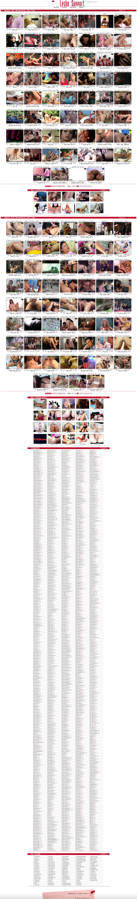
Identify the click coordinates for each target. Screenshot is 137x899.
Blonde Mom (35, 850)
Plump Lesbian (78, 739)
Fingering (52, 29)
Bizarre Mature (36, 776)
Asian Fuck (35, 618)
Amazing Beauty (36, 544)
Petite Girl (77, 733)
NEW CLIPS (54, 186)
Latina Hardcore (64, 734)
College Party (50, 627)
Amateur (30, 105)
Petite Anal (77, 728)
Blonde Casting (36, 829)
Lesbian (19, 29)
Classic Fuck (49, 595)
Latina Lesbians (64, 736)
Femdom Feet (50, 823)
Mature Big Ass (78, 510)
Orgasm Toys (78, 687)
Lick (20, 275)
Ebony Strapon (50, 779)
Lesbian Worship (78, 480)
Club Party (49, 615)
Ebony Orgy (49, 776)
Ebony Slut (49, 778)
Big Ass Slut (35, 727)
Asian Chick (35, 610)
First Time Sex (64, 452)
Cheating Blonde (50, 573)
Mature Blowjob (78, 514)
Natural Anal (77, 654)
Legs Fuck (63, 754)
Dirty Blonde (49, 709)
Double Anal (49, 727)
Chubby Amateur (50, 580)
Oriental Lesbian (78, 690)
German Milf (63, 490)
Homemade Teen (64, 589)
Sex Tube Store (83, 444)
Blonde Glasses (36, 841)
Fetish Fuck (49, 832)
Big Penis (35, 757)
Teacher (101, 68)
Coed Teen (49, 621)
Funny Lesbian (64, 479)
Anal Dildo (35, 571)
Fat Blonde (49, 803)
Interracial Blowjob (65, 648)
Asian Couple (36, 612)
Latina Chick (63, 727)
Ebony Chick (49, 764)
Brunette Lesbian (50, 519)
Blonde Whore (50, 465)
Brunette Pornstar (50, 525)
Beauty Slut (35, 703)
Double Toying (50, 736)
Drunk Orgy (49, 746)
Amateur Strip (36, 529)
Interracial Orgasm (65, 661)
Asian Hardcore (36, 619)
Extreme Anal (50, 791)
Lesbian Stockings (79, 461)
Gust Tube (54, 432)
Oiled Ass (77, 676)
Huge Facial (63, 627)
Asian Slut (35, 637)
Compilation (18, 144)
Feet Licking (49, 818)
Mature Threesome (79, 564)
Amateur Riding (36, 522)
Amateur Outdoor (36, 517)
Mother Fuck (77, 646)
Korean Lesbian (64, 709)
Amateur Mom (36, 510)
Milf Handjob (77, 583)
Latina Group (64, 733)
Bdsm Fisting (35, 688)
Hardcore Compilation (65, 573)
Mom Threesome (78, 637)
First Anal (49, 844)
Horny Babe (63, 592)
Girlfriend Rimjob (64, 499)
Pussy (54, 49)
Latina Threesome (64, 749)
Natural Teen (77, 660)
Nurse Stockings (78, 664)
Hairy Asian (63, 541)
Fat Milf (48, 811)
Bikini (72, 106)
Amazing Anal (36, 541)
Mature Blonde (78, 513)
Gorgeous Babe (64, 516)
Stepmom (125, 49)
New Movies (64, 7)
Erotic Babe (49, 785)
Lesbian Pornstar (64, 833)
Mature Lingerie (78, 543)
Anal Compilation (36, 568)
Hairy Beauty (63, 544)
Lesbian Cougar (64, 775)
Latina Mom (63, 740)
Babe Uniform (36, 661)
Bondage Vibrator (50, 474)
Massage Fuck (78, 495)
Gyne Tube (68, 432)
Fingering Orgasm (50, 841)
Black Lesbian (36, 793)
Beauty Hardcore (36, 699)
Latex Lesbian (64, 713)
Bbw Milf (35, 679)
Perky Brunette (78, 724)
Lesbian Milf (63, 812)
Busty (16, 29)
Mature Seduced (78, 553)
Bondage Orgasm (50, 473)
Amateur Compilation (37, 480)
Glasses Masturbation (65, 514)
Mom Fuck (77, 628)
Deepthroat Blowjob (51, 696)
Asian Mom (35, 630)
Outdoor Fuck (78, 694)
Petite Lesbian (78, 734)
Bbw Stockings (36, 682)
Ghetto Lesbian (64, 493)
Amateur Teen (36, 534)
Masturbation (57, 48)
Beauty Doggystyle (37, 696)
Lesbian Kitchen (64, 803)
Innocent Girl (63, 639)
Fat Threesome (50, 817)
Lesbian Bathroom (65, 763)
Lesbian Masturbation (65, 809)
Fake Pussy (49, 796)
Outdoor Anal (78, 691)
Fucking (109, 275)
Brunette (13, 29)
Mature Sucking (78, 561)
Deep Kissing (50, 694)
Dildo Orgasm (50, 700)
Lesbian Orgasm (64, 823)
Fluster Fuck (40, 213)
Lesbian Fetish (64, 785)
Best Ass (35, 705)
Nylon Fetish (77, 667)
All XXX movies (40, 201)
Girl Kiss (63, 495)
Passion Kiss (77, 719)
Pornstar (37, 48)
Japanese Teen (64, 688)
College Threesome (51, 631)
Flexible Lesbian (64, 461)
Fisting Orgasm (64, 459)
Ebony (83, 48)
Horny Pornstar (64, 612)
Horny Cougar (64, 600)
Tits (88, 48)
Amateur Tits (35, 537)
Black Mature (35, 794)
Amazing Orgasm (36, 555)
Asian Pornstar (36, 634)
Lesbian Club (64, 772)
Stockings (108, 49)
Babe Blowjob (36, 652)
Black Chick (35, 788)
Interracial (126, 163)
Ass (22, 29)
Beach (67, 105)
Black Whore (35, 814)
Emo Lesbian (50, 784)
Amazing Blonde (36, 546)
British (68, 313)
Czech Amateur (50, 682)
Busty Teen (49, 564)
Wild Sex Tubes (40, 420)
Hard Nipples (64, 568)
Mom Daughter (78, 627)
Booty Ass (49, 476)
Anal (9, 143)
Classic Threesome (51, 598)
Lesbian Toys (78, 474)
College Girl (49, 624)
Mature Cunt (77, 519)
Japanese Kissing (64, 679)
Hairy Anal (63, 540)
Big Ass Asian (36, 712)
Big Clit (34, 733)
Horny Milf (63, 607)
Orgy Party (77, 688)
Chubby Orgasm (50, 589)
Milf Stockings (78, 604)
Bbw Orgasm (35, 681)
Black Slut (35, 806)
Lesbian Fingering (64, 787)
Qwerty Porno (40, 409)
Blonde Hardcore (36, 844)
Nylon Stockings (78, 670)
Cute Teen (49, 681)
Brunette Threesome (51, 537)
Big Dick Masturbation (37, 751)
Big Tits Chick (36, 761)
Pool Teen (77, 743)
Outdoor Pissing (78, 699)
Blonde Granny (36, 842)
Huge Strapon (64, 630)
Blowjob (32, 29)
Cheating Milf (50, 577)
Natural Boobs (78, 655)
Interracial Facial (64, 652)
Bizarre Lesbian (36, 775)
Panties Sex (77, 707)
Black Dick (35, 790)
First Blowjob (49, 845)
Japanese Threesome (65, 690)
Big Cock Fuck (36, 740)
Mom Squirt (77, 636)
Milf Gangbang (78, 582)
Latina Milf (63, 739)
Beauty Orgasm (36, 700)
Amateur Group (36, 499)
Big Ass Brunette (36, 716)
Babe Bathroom (36, 651)
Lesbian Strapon (78, 462)
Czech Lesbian (50, 688)
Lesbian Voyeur (78, 477)
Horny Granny (64, 603)
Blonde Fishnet (36, 838)
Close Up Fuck (50, 606)
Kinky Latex (63, 699)
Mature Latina (78, 540)
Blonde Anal (35, 817)
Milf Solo (77, 600)
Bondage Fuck (50, 471)
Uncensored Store (68, 409)
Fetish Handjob (50, 833)
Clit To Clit (49, 603)
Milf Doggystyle (78, 576)
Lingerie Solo (78, 489)
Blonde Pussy (50, 455)
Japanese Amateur (65, 670)
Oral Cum (77, 679)
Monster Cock (78, 640)
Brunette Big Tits (50, 499)
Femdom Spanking (51, 829)
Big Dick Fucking (36, 749)
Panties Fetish (78, 703)
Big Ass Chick (36, 718)
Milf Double (77, 577)
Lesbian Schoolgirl (65, 842)
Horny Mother (64, 610)
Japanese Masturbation (66, 684)
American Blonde (36, 559)
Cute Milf (49, 678)
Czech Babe (49, 684)
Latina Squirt (63, 746)
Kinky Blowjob (64, 697)
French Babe (63, 473)
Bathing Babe (36, 663)
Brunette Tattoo (50, 534)
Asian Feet (35, 615)
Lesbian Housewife (65, 797)
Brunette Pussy (50, 528)
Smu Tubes (97, 444)
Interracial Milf (64, 658)
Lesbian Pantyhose (65, 827)
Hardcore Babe (64, 570)
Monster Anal (78, 639)
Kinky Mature (64, 702)
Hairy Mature (63, 558)
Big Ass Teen (35, 728)
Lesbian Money (64, 815)
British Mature (50, 487)
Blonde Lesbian (36, 845)
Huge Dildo (63, 624)
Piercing (126, 275)
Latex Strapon (64, 719)
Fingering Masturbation (51, 839)
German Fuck (64, 487)
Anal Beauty (35, 567)
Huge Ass (63, 618)
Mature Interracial (78, 537)
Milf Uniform (77, 613)
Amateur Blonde (36, 470)
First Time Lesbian (65, 450)
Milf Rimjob (77, 597)
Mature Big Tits (78, 511)
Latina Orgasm (64, 742)
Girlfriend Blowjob (64, 498)
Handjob (121, 312)
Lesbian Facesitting (65, 781)
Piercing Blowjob (78, 737)
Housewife (120, 87)
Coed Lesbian (50, 619)
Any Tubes (40, 432)
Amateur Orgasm (36, 514)
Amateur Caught (36, 476)
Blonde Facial (36, 836)
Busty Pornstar (50, 562)
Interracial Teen (64, 666)
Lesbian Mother (64, 817)
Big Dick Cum (36, 748)
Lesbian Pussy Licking (65, 838)
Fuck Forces (82, 213)
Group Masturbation (65, 535)
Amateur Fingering (37, 495)
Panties (106, 125)
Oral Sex (77, 684)
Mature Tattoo (78, 562)
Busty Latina (49, 556)
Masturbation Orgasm (79, 501)
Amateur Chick (36, 477)
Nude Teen (77, 663)
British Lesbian (50, 486)
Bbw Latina (35, 675)
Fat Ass (48, 800)
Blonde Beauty (36, 823)
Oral (17, 237)
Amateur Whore (36, 538)
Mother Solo (77, 652)
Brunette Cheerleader (51, 505)
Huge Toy (63, 633)
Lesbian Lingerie (64, 805)
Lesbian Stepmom (79, 459)
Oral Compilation (78, 678)
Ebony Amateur (50, 754)
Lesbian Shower (64, 848)
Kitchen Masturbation (65, 706)
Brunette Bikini (50, 501)
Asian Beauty (35, 606)
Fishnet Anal (63, 453)
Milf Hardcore (78, 585)
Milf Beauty (77, 570)
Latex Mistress (64, 716)
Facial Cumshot (50, 794)
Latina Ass (63, 722)
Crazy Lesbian (50, 652)
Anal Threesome (36, 594)
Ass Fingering (36, 642)
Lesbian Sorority (78, 455)
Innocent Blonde (64, 636)
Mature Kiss (77, 538)
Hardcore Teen (64, 582)
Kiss (15, 87)
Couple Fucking (50, 640)
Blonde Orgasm (50, 450)
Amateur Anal (36, 464)
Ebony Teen (49, 781)
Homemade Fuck (64, 585)
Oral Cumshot (78, 681)
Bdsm (65, 48)
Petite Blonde (78, 730)
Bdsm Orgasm (36, 690)
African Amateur (36, 461)
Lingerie (18, 68)
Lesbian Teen (78, 470)
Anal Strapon (35, 591)
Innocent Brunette (64, 637)
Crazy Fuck (49, 651)
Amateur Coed (36, 479)
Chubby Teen (50, 592)
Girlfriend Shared (64, 501)
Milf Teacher (77, 609)
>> (90, 186)
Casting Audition (50, 567)
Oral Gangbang (78, 682)
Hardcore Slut (64, 580)
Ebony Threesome (51, 782)
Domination (52, 351)
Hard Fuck (63, 567)
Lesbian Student (78, 465)
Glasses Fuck (64, 513)
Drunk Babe (49, 737)
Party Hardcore (78, 718)
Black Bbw (35, 782)
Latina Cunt (63, 728)
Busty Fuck (49, 555)
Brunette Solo (50, 531)
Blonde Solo (49, 458)
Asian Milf (35, 628)
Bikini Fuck (35, 772)
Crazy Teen (49, 654)
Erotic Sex (49, 788)
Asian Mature (35, 627)
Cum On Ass (49, 658)
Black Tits (35, 812)
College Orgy (50, 625)
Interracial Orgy (64, 663)
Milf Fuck (77, 580)
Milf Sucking (77, 607)
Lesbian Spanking (79, 456)
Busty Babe (49, 547)
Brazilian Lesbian (50, 480)
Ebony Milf (49, 772)
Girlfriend (93, 293)
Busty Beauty (49, 549)
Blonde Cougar (36, 832)
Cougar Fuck (49, 634)
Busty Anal (49, 544)
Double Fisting (50, 733)
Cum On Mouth (50, 660)
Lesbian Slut (77, 452)
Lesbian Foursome (65, 791)
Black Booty (35, 787)
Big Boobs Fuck (36, 731)
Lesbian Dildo (64, 776)
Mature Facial (78, 523)
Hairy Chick (63, 549)
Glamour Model (64, 510)
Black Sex (35, 805)
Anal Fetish (35, 573)
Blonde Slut (49, 456)
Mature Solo (77, 556)
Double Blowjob (50, 728)
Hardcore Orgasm (64, 577)
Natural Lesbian (78, 657)
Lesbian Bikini (64, 766)
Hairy (121, 105)
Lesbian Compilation (65, 773)
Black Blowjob (36, 785)
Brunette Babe (50, 495)
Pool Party (77, 740)
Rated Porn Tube (54, 444)
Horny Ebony (64, 601)
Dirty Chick (49, 712)
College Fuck (50, 622)
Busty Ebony (49, 553)
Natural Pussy (78, 658)
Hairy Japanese (64, 553)
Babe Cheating (36, 655)
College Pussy (50, 628)
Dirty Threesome (50, 722)
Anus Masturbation (37, 598)
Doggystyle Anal (50, 724)
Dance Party (49, 693)
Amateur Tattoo (36, 532)
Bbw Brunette (36, 670)
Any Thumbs (96, 420)
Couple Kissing (50, 642)
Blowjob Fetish (50, 468)
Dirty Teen (49, 721)
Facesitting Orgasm (51, 793)
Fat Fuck (49, 806)
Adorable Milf (35, 456)
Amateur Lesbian (36, 507)
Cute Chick (49, 675)
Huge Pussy (63, 628)
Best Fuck (35, 707)
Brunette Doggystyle (51, 510)
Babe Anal (35, 649)
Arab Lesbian (36, 600)
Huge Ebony (63, 625)
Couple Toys (49, 646)
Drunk (15, 49)
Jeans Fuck (63, 691)
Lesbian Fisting (64, 788)
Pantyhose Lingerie (79, 712)
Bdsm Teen (35, 691)
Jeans (108, 106)
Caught (121, 49)
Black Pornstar (36, 802)
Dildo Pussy (49, 702)
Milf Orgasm (77, 589)
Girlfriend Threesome (65, 502)
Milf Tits (76, 612)
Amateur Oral (35, 513)
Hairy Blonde (64, 546)
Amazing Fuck (36, 550)
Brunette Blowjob (50, 502)
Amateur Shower (36, 523)
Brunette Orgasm (50, 523)
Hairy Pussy (63, 561)
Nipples (65, 49)
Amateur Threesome (37, 535)
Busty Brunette (50, 552)
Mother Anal (77, 643)
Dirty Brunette (50, 710)
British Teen (49, 490)
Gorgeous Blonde (64, 517)
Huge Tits (63, 631)
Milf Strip (77, 606)
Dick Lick (49, 699)
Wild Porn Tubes (97, 409)
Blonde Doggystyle (37, 833)
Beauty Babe (35, 693)
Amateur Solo (36, 525)
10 (88, 186)
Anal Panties (35, 586)
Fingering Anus (50, 836)
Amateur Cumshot (36, 484)
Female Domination (51, 821)
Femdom (72, 49)
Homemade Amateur (65, 583)
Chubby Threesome (51, 594)
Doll (108, 68)
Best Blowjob (35, 706)
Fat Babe (49, 802)
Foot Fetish (63, 464)
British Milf (49, 489)
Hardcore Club (64, 571)
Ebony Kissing (50, 767)
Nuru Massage (78, 666)
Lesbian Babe (64, 760)
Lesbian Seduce (64, 845)
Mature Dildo (77, 520)
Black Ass (35, 779)
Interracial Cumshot (65, 649)
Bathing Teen (35, 664)
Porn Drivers (96, 213)
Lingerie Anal (78, 487)
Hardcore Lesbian (64, 574)
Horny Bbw (63, 594)
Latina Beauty (64, 724)
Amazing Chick (36, 549)
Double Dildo (50, 730)
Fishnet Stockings (64, 458)
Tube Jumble (54, 409)
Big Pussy (35, 758)
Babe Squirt (35, 660)
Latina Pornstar (64, 745)
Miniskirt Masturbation (79, 618)
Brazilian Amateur (50, 479)
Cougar (91, 106)
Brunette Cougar (50, 508)
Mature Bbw (77, 507)
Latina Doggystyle (64, 730)
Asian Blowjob (36, 609)
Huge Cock (63, 621)
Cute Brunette (50, 673)
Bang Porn (83, 201)
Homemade (105, 144)
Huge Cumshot (64, 622)
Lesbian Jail (63, 800)
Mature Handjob (78, 534)
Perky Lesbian (78, 725)
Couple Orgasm (50, 643)
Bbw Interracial (36, 673)
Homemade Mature (65, 588)
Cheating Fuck (50, 576)
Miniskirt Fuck (78, 616)
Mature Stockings (78, 559)
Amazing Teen (36, 556)
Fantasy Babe (50, 797)
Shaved (110, 144)
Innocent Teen (64, 642)
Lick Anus (77, 483)
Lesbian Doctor (64, 778)
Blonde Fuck (35, 839)
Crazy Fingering (50, 649)
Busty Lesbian (50, 558)
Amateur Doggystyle (37, 490)
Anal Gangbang (36, 579)
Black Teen (35, 809)
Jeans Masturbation (65, 693)
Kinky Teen (63, 703)
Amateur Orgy (36, 516)
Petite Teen (77, 736)
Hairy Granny (64, 552)
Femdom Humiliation (51, 824)
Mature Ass (77, 505)
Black (93, 48)
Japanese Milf (64, 685)
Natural (35, 313)
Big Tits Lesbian (36, 764)
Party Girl (77, 716)
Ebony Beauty (50, 760)
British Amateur (50, 483)
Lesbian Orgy (64, 824)
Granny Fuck (63, 526)
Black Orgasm (36, 799)
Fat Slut (48, 814)
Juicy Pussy (63, 694)
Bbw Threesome (36, 685)
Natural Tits (77, 661)
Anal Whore (35, 597)
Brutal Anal (49, 540)
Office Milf (77, 673)
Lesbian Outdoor (64, 826)
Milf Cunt (77, 574)
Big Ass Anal (35, 710)
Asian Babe (35, 604)
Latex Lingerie (64, 715)
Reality (88, 106)
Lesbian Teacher (78, 468)
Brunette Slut (49, 529)
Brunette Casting (50, 504)
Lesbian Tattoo (78, 467)
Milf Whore (77, 615)
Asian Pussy (35, 636)
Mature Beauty (78, 508)
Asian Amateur (36, 601)
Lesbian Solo (78, 453)
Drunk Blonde (50, 739)
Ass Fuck (35, 645)
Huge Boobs (63, 619)
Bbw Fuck (35, 672)
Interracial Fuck (64, 654)
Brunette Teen (50, 535)
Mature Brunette (78, 516)
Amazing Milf (35, 553)
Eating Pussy (49, 752)
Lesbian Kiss (63, 802)
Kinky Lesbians (64, 700)
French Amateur (64, 471)
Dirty (85, 49)
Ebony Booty (49, 763)
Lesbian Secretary (64, 844)
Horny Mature (64, 606)
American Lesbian (36, 562)
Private (122, 294)
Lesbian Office (64, 820)
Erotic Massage (50, 787)
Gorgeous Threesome (65, 523)
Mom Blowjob (78, 624)
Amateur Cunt (36, 486)
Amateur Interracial (37, 504)
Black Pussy (35, 803)
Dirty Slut (49, 719)
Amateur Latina (36, 505)
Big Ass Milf (35, 724)
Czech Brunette (50, 687)
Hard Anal (63, 565)
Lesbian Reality (64, 839)
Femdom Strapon (50, 830)
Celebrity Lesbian (50, 571)
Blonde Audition (36, 818)
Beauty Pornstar (36, 702)
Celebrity (10, 86)
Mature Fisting (78, 528)
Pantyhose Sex (78, 713)
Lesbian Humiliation (65, 799)
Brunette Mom (50, 522)
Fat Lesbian (49, 808)
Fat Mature (49, 809)
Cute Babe (49, 670)
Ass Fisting (35, 643)
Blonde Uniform (50, 464)
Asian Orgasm (36, 631)
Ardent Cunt (68, 201)
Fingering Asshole (50, 838)
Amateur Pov (35, 519)
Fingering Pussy (50, 842)
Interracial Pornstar (65, 664)
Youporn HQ (54, 420)
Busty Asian (49, 546)
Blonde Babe (35, 820)
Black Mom (35, 797)
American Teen (36, 565)
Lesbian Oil (63, 821)
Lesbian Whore (78, 479)
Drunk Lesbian (50, 743)
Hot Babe (63, 616)
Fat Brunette (49, 805)
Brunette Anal (50, 492)
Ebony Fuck (49, 766)
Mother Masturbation (79, 648)
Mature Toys (77, 565)
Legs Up (63, 755)
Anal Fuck (35, 577)
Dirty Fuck (49, 713)
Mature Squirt (78, 558)
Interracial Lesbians (65, 657)
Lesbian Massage (64, 808)
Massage (21, 86)
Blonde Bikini (35, 826)
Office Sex (77, 675)
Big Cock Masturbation (37, 742)
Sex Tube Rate (68, 444)
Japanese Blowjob (65, 675)
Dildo (31, 49)
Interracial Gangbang (65, 655)
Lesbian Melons (64, 811)
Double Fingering (50, 731)
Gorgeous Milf (64, 522)
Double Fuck (49, 734)
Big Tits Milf (35, 766)
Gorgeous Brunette (65, 519)
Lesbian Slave (78, 450)
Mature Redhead (78, 552)
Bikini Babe (35, 769)
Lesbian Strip (78, 464)
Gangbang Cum (64, 480)
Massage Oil (77, 496)
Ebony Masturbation (51, 770)
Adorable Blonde (36, 452)
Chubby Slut (49, 591)
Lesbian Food (64, 790)
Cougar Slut (49, 637)
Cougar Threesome (51, 639)
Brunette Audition (50, 493)
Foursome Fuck (64, 468)
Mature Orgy (77, 549)
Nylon (68, 351)
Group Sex (63, 537)
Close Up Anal (50, 604)
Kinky (88, 49)
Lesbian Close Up (64, 770)
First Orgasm (49, 848)
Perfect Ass (77, 721)
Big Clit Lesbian (36, 734)
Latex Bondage (64, 710)
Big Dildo (35, 752)
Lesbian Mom (64, 814)
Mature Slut (77, 555)
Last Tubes (54, 213)
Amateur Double (36, 492)
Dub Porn (97, 201)
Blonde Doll (35, 835)
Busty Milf (49, 559)
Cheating (68, 49)
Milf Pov (77, 595)
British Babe (49, 484)
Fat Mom (49, 812)
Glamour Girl (63, 505)
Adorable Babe (36, 450)
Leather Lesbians (64, 751)
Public (21, 48)
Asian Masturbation (37, 625)
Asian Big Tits (36, 607)
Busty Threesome (50, 565)
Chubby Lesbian (50, 585)
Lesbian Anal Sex (64, 757)
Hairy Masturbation (65, 556)
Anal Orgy (35, 585)
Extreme (17, 125)
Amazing (69, 106)
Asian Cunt (35, 613)
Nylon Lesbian (78, 669)
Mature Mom (77, 546)
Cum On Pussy (50, 661)
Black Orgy (35, 800)
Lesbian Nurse (64, 818)
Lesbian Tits (77, 473)
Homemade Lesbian (65, 586)
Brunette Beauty (50, 498)
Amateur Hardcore (36, 502)
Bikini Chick (35, 770)
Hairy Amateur (64, 538)
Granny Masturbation (65, 529)
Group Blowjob (64, 532)
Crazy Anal (49, 648)
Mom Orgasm (78, 631)
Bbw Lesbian (35, 676)
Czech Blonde (50, 685)
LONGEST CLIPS (61, 186)
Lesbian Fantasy (64, 782)
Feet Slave (49, 820)
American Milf (36, 564)
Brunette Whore (50, 538)
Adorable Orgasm (36, 458)
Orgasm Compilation (79, 685)
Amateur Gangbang (37, 498)
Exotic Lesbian (50, 790)
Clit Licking (49, 601)
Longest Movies (73, 7)
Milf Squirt (77, 603)
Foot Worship (64, 465)
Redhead (109, 105)
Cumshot (31, 312)
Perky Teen (77, 727)
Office (71, 351)
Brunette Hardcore (51, 517)
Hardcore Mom (64, 576)
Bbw (99, 86)
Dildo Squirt (49, 703)
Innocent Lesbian (64, 640)
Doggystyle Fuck (50, 725)
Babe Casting (36, 654)
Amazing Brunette (36, 547)
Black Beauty (35, 784)
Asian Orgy (35, 633)
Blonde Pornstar (50, 452)
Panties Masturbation (79, 705)
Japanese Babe (64, 673)
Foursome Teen (64, 470)
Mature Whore (78, 567)
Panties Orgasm (78, 706)
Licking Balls (77, 486)
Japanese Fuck (64, 676)
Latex (57, 67)
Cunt (15, 256)
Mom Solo (77, 634)
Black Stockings (36, 808)
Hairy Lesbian (64, 555)
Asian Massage (36, 624)
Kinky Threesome (64, 705)
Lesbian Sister (64, 850)
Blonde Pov (49, 453)
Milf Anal (77, 568)
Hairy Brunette (64, 547)
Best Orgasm (35, 709)
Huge (50, 237)
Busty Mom (49, 561)
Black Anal (35, 778)
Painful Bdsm (78, 702)
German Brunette (64, 486)
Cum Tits (49, 664)
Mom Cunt (77, 625)
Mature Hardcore (78, 535)
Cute (53, 87)
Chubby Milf (49, 588)
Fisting (38, 106)
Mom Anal (77, 622)
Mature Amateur (78, 502)
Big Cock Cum (36, 739)
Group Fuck (63, 534)
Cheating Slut (50, 579)
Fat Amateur (49, 799)
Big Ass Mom (35, 725)
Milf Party (77, 592)
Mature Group (78, 532)
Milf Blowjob (77, 573)
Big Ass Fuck (35, 721)
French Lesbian (64, 474)
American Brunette (37, 561)
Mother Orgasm (78, 649)
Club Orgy (49, 613)
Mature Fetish (78, 526)
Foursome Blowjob (65, 467)
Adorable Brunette (36, 453)
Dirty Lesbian (50, 715)
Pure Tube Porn (40, 444)
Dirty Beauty (49, 707)
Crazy (70, 125)
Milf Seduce (77, 598)
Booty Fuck (49, 477)
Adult (83, 420)
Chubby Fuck (50, 583)
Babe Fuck (35, 657)
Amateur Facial (36, 493)
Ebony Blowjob (50, 761)
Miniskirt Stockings (79, 621)
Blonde (10, 29)
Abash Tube (68, 420)
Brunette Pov (49, 526)
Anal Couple (35, 570)
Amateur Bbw (36, 468)
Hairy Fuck (63, 550)
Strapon (86, 294)
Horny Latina (63, 604)
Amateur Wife (36, 540)
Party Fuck (77, 715)
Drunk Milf (49, 745)
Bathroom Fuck (36, 667)
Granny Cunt (63, 525)
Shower (12, 163)
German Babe (64, 483)
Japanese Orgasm (65, 687)
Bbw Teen (35, 684)
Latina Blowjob (64, 725)
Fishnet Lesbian (64, 455)
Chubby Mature (50, 586)
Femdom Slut (50, 827)
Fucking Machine (64, 477)
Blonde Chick (36, 830)
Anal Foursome (36, 576)
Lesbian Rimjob (64, 841)
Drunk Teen (49, 751)
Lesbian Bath (64, 761)
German (91, 163)
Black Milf (35, 796)
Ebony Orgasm (50, 775)
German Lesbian (64, 489)
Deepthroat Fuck (50, 697)
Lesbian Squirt (78, 458)
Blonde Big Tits (36, 824)
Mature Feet (77, 525)
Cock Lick (49, 618)
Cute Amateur (50, 669)
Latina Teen (63, 748)
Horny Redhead (64, 613)
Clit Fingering (50, 600)
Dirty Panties (49, 718)
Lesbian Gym (64, 796)
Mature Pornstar (78, 550)
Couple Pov (49, 645)
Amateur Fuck (36, 496)
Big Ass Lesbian (36, 722)
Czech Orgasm (50, 690)
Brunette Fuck (50, 514)
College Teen (50, 630)
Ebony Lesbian (50, 769)
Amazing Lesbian (36, 552)
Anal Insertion (36, 580)
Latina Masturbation (65, 737)
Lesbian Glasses (64, 793)
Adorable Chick (36, 455)
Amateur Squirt (36, 526)
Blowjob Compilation (51, 467)
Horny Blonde (64, 595)
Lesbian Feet (64, 784)
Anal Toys (35, 595)
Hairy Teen (63, 562)
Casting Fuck (49, 568)
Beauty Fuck (35, 697)
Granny (12, 332)
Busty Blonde (50, 550)
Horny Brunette (64, 597)
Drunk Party (49, 748)
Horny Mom (63, 609)
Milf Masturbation (78, 588)
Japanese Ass (64, 672)
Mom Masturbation (79, 630)
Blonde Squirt (50, 459)
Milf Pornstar (77, 594)
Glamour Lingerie (64, 508)
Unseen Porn (82, 409)
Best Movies (56, 7)
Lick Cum (77, 484)
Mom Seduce (78, 633)
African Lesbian (36, 462)
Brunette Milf (49, 520)
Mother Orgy (77, 651)
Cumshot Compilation (51, 666)
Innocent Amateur (64, 634)
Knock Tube (82, 432)
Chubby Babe (50, 582)
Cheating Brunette (50, 574)
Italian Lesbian (64, 669)
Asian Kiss (35, 621)
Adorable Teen (36, 459)
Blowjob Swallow (50, 470)
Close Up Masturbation (51, 609)
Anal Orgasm (35, 583)
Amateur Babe (36, 467)
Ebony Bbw (49, 758)
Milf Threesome (78, 610)
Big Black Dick (36, 730)
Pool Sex (77, 742)
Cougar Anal (49, 633)
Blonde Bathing (36, 821)
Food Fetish (63, 462)
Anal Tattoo (35, 592)
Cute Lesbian (50, 676)
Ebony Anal (49, 755)
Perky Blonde (78, 722)
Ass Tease (35, 648)
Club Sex (49, 616)
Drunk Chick (49, 742)
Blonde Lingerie (36, 847)
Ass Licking (35, 646)
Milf (17, 49)
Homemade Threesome (66, 591)
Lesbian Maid (64, 806)
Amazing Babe (36, 543)
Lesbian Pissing (64, 830)
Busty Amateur (50, 543)
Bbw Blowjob (35, 669)
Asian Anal (35, 603)
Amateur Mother (36, 511)
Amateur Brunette (36, 473)
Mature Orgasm (78, 547)
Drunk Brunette (50, 740)
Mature (123, 68)
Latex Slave (63, 718)
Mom (67, 87)
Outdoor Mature (78, 697)
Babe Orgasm (36, 658)
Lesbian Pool (64, 832)
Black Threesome (36, 811)
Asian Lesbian (36, 622)
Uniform (104, 351)
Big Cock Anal (36, 736)
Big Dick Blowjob (36, 746)
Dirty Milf (49, 716)
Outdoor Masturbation (79, 696)
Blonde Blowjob (36, 827)
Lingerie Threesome (79, 492)
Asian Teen (35, 639)
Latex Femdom (64, 712)
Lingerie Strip (78, 490)
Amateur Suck (36, 531)
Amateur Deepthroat (37, 487)
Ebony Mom (49, 773)
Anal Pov (35, 588)
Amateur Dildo (36, 489)
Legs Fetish (63, 752)
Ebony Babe (49, 757)
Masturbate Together (79, 499)
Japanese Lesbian (65, 681)
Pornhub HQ (68, 213)
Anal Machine (36, 582)
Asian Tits (35, 640)
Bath (55, 163)
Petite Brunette (78, 731)
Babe (46, 29)
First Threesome (50, 850)
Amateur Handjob (36, 501)
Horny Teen (63, 615)
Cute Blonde (49, 672)
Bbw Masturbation (36, 678)
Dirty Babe (49, 706)
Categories (81, 7)
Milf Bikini (77, 571)
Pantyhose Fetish (78, 709)
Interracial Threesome (65, 667)
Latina (90, 29)
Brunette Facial (50, 513)
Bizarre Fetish (36, 773)
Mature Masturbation (79, 544)
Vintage (30, 87)
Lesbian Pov (63, 835)
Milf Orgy (77, 591)
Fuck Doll (63, 476)
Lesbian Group (64, 794)
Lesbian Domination (65, 779)
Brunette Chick (50, 507)
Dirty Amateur (50, 705)
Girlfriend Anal (64, 496)
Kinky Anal (63, 696)
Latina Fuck (63, 731)
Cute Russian (50, 679)
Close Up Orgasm (50, 610)
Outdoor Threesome (79, 700)
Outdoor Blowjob (78, 693)
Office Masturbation (79, 672)
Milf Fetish (77, 579)
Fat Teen (49, 815)
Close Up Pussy (50, 612)
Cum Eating (49, 657)
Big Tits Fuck (35, 763)
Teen (12, 49)
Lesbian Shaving (64, 847)
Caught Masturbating (51, 570)
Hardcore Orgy (64, 579)
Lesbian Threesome (79, 471)
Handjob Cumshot (64, 564)
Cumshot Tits (49, 667)
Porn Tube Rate (97, 432)
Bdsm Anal (35, 687)
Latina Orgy (63, 743)
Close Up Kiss (50, 607)
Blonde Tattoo (50, 461)
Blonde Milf (35, 848)
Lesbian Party (64, 829)
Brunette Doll (49, 511)
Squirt (88, 256)
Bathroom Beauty (36, 666)
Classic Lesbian (50, 597)
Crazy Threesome (50, 655)
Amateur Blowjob (36, 471)
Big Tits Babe (35, 760)
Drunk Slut (49, 749)
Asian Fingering (36, 616)
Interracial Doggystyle (65, 651)
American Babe (36, 558)
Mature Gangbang (79, 531)
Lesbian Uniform (78, 476)
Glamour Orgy (64, 511)
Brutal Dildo (49, 541)
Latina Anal (63, 721)
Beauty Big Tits (36, 694)
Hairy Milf (63, 559)
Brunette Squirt (50, 532)
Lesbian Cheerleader (65, 769)
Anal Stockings (36, 589)
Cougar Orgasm (50, 636)
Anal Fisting (35, 574)
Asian (117, 48)
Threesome (105, 68)
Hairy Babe (63, 543)
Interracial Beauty (64, 646)
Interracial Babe (64, 645)
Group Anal (63, 531)
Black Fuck (35, 791)
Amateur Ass (35, 465)
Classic (35, 87)
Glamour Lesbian (64, 507)
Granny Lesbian (64, 528)
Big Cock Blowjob (36, 737)
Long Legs (77, 493)
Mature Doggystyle (79, 522)
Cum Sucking (50, 663)
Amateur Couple (36, 483)
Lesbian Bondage (64, 767)
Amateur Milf (35, 508)
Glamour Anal (64, 504)
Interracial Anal (64, 643)
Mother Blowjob (78, 645)
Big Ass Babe (35, 713)
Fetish (35, 106)
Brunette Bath (50, 496)
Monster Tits (77, 642)
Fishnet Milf (63, 456)
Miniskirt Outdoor (78, 619)
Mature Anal (77, 504)
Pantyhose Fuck (78, 710)
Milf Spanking (78, 601)
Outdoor (91, 68)
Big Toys (35, 767)
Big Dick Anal (35, 745)
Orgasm (91, 125)
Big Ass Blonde (36, 715)
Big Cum (35, 743)
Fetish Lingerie (50, 835)
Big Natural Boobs (36, 754)
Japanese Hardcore (65, 678)
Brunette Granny (50, 516)
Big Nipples (35, 755)
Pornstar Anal (78, 745)
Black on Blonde (36, 815)
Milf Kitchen (77, 586)
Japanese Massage (65, 682)
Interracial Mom (64, 660)
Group (76, 124)
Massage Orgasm (78, 498)
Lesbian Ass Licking (65, 758)
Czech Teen (49, 691)
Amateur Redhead (36, 520)
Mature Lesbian (78, 541)
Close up (103, 255)
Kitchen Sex (63, 707)
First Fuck (49, 847)
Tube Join (54, 201)
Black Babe (35, 781)
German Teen (64, 492)
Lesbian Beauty (64, 764)
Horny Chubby (64, 598)
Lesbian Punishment (65, 836)
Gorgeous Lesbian (65, 520)
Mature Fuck (77, 529)
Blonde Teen (49, 462)
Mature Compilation (79, 517)
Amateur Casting (36, 474)
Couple (105, 87)
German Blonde (64, 484)
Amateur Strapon (36, 528)
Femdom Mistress (50, 826)
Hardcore (38, 29)
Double (34, 49)
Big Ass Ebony (36, 719)
